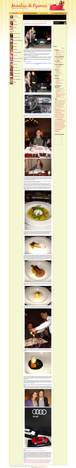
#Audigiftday (28, 459)
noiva (60, 116)
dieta (56, 103)
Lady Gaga (58, 108)
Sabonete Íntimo (61, 97)
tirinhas (56, 127)
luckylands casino (59, 88)
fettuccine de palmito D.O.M (45, 460)
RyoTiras (57, 76)
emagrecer (57, 105)
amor (60, 99)
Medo (64, 111)
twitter (62, 127)
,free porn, (57, 92)
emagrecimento (61, 105)
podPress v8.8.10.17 (41, 467)
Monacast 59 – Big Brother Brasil (59, 96)
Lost (60, 111)
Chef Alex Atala (38, 459)
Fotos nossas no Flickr (59, 59)
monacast (58, 113)
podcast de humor (58, 120)
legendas (58, 110)
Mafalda (62, 111)
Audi (30, 459)
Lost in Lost (58, 73)
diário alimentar (59, 103)
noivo (62, 116)
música (56, 116)
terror (64, 125)
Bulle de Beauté (58, 66)
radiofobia (62, 122)
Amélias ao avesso (59, 65)
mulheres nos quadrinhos (60, 115)
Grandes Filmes (58, 72)
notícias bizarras (58, 117)
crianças (62, 102)
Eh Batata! (57, 71)
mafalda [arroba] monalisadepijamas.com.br (41, 466)
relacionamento (58, 124)
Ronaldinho (25, 462)
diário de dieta (60, 104)
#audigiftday (34, 54)
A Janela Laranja (58, 70)
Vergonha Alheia (58, 130)
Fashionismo (58, 67)
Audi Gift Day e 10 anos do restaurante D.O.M (35, 23)
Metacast (57, 81)
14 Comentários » (47, 462)
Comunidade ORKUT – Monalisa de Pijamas (59, 58)
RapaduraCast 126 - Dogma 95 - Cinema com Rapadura (60, 94)
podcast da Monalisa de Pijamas (39, 450)
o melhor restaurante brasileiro (40, 461)
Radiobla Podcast (59, 82)
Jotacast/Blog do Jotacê (60, 80)
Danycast (57, 79)
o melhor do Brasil (31, 461)
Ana (56, 90)
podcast (60, 119)
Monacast (32, 450)
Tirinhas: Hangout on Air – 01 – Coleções (60, 89)
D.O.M (40, 460)
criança (60, 102)
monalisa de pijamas (59, 114)
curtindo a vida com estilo (34, 460)
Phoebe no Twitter (59, 62)
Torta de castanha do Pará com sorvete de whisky (36, 462)
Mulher (56, 115)
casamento (58, 101)
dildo (56, 97)
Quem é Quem (58, 54)
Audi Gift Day (34, 459)
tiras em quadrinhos (60, 126)
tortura (59, 127)
